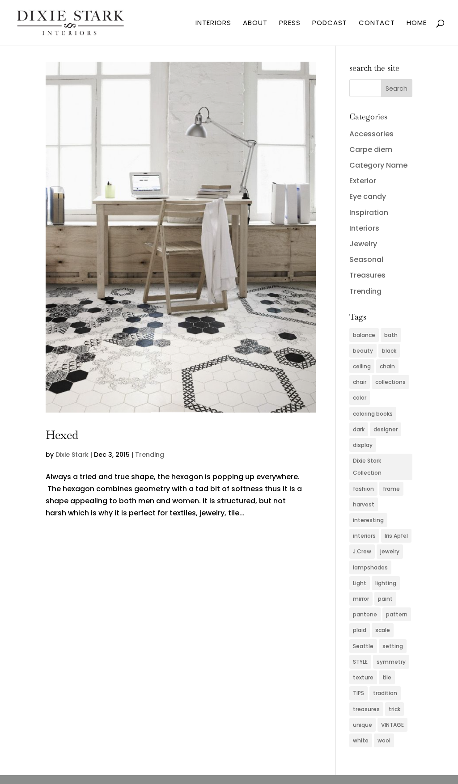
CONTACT (377, 23)
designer (385, 429)
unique (362, 725)
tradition (385, 693)
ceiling (362, 366)
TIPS (358, 693)
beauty (363, 350)
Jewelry (363, 244)
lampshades (370, 567)
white (361, 740)
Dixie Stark (72, 454)
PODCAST (329, 23)
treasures (366, 709)
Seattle (363, 646)
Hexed (62, 435)
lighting (385, 583)
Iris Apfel (396, 536)
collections (390, 382)
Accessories (371, 134)
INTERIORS (213, 23)
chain (387, 366)
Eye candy (367, 196)
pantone (365, 614)
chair (359, 382)
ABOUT (255, 23)
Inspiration (368, 212)
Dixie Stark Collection (367, 466)
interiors (364, 536)
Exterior (362, 181)
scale (382, 630)
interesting (368, 520)
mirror (361, 599)
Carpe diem (370, 149)
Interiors (364, 228)
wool (383, 740)
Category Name (378, 165)
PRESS (290, 23)
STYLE (360, 662)
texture (363, 677)
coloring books (373, 413)
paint (385, 599)
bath (391, 335)
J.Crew (362, 551)
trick (394, 709)
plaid (359, 630)
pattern (396, 614)
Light (359, 583)
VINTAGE (392, 725)
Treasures (367, 275)
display (363, 445)
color (359, 397)
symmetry (391, 662)
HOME (417, 23)
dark (359, 429)
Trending (149, 454)
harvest (363, 504)
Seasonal (366, 259)
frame (391, 489)
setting (392, 646)
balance (364, 335)
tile (386, 677)
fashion (363, 489)
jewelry (389, 551)
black (389, 350)
